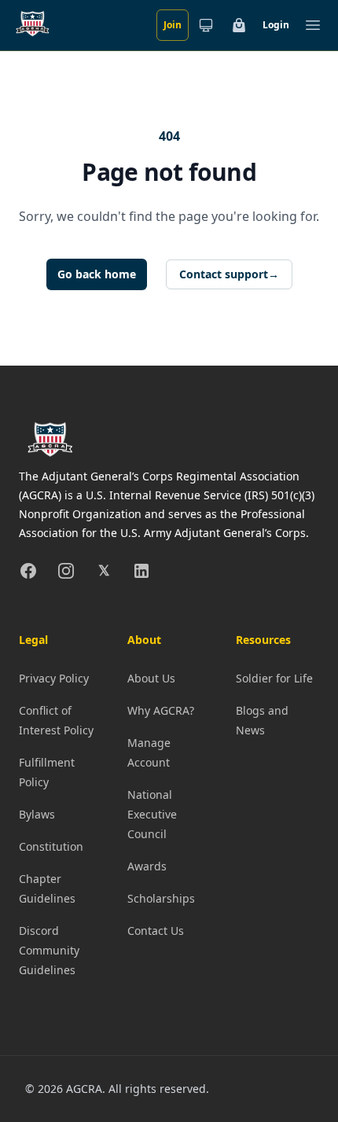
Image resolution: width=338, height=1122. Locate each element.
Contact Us (155, 930)
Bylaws (37, 814)
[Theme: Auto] (206, 25)
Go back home (96, 274)
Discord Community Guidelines (49, 950)
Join (172, 24)
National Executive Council (152, 814)
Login (276, 24)
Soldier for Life (274, 678)
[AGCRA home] (32, 25)
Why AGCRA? (160, 710)
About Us (151, 678)
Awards (147, 866)
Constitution (51, 846)
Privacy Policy (54, 678)
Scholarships (161, 898)
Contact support (229, 274)
